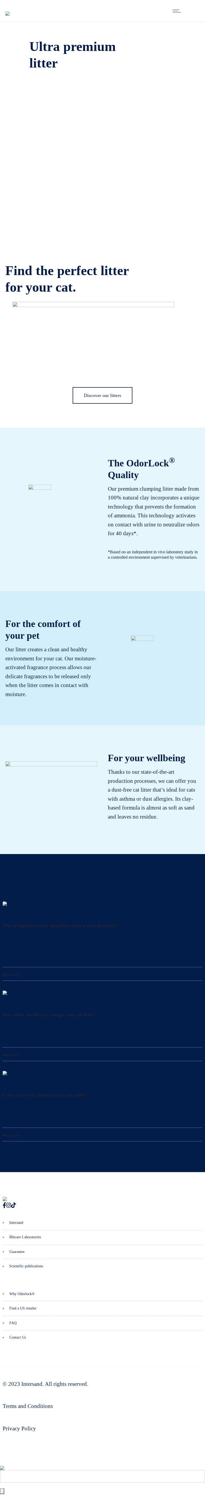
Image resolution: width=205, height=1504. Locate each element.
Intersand (16, 1223)
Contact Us (17, 1337)
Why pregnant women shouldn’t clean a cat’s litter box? (61, 925)
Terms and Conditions (28, 1406)
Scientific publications (26, 1266)
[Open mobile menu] (178, 11)
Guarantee (17, 1252)
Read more (10, 975)
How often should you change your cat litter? (49, 1014)
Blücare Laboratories (25, 1237)
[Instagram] (8, 1205)
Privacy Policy (19, 1428)
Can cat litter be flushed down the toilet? (45, 1095)
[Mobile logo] (2, 1464)
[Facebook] (4, 1205)
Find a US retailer (23, 1308)
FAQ (13, 1323)
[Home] (7, 9)
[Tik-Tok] (13, 1205)
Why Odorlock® (22, 1294)
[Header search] (192, 11)
